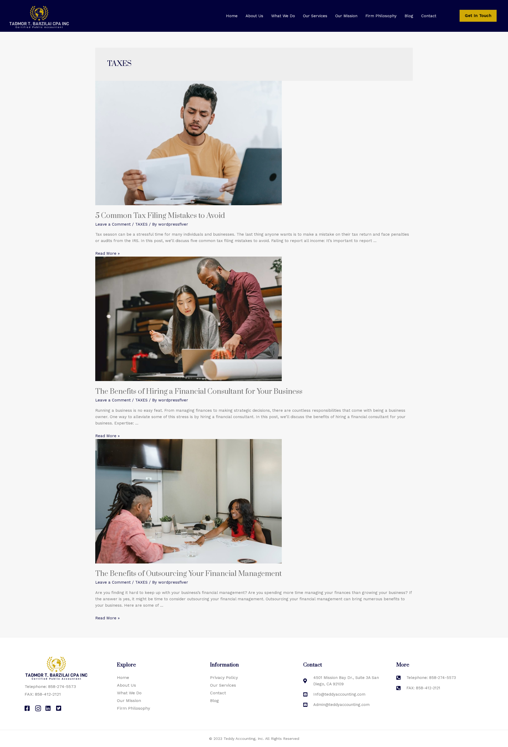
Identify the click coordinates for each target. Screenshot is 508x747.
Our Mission (346, 16)
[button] (478, 16)
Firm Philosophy (381, 16)
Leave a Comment (113, 224)
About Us (254, 16)
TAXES (141, 224)
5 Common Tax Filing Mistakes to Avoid (160, 215)
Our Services (315, 16)
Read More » (107, 253)
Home (232, 16)
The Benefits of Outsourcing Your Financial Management (188, 573)
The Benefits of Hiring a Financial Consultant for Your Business (198, 391)
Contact (428, 16)
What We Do (283, 16)
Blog (409, 16)
